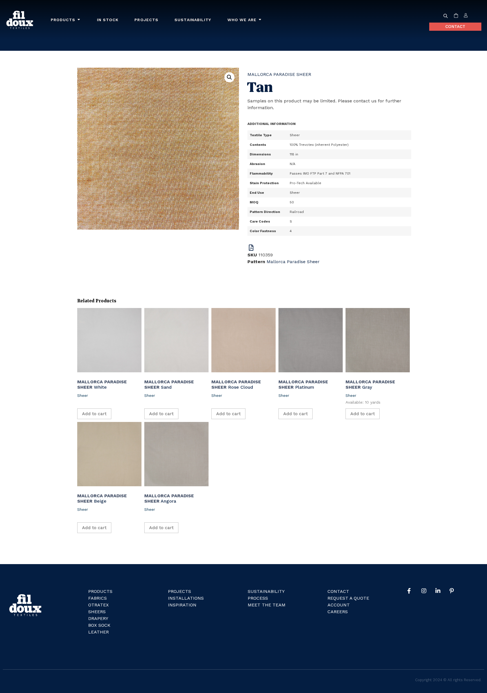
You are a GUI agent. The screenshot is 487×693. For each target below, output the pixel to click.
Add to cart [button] (94, 413)
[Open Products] (79, 20)
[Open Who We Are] (260, 20)
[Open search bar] (445, 16)
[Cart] (456, 16)
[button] (229, 77)
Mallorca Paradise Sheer (279, 74)
